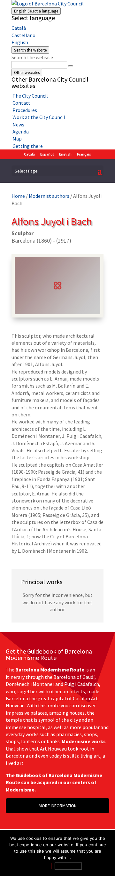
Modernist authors (49, 196)
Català (19, 28)
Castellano (23, 35)
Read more (68, 866)
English (36, 11)
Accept (42, 866)
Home (18, 196)
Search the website (32, 57)
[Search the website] (70, 66)
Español (47, 154)
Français (84, 154)
